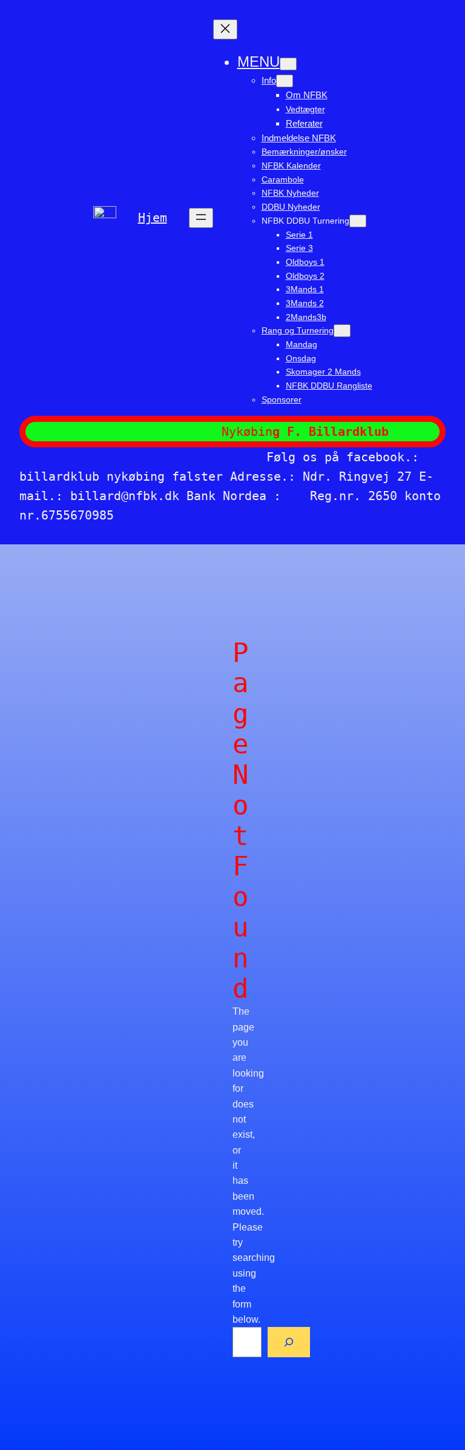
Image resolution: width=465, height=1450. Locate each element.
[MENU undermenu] (288, 64)
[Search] (289, 1342)
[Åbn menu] (201, 218)
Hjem (152, 217)
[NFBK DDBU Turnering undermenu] (357, 221)
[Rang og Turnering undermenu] (342, 330)
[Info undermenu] (284, 81)
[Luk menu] (225, 29)
